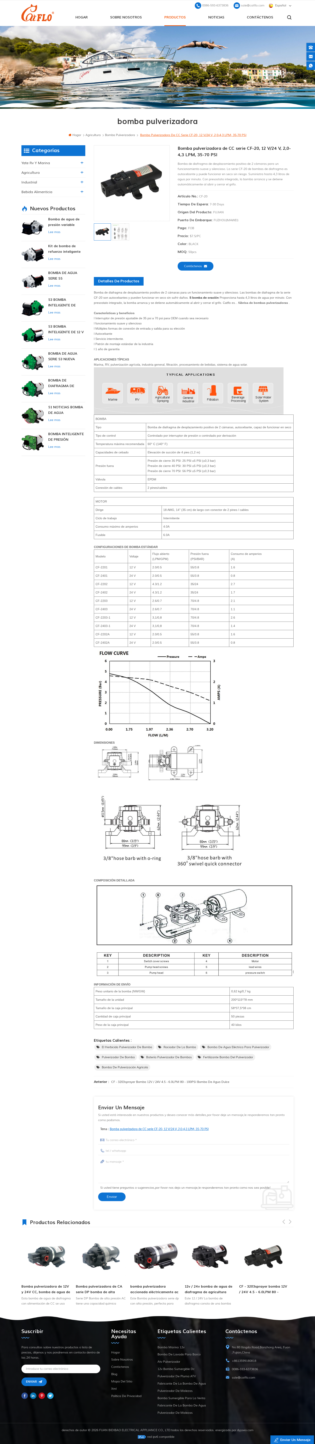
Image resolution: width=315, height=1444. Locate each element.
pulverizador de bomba (118, 1057)
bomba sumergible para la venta (181, 1398)
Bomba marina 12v (171, 1347)
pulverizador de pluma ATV (177, 1376)
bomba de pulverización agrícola (125, 1067)
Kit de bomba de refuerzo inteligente (64, 249)
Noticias (216, 17)
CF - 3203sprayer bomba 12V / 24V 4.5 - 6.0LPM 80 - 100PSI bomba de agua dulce (170, 1082)
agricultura (30, 173)
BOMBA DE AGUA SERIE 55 (62, 276)
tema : (154, 1129)
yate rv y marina (35, 163)
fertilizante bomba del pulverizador (228, 1057)
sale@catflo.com (252, 5)
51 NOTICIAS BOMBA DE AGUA (65, 410)
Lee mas (54, 232)
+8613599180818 (244, 1361)
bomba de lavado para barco (179, 1354)
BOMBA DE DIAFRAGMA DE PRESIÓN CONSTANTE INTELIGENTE (66, 383)
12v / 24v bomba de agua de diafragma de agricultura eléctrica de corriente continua (154, 1289)
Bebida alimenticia (36, 192)
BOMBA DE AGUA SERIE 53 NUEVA (62, 356)
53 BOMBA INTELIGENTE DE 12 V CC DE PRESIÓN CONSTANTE (66, 329)
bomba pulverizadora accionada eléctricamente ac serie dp (100, 1289)
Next (290, 1222)
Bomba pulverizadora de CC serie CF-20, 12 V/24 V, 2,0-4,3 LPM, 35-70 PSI (159, 1129)
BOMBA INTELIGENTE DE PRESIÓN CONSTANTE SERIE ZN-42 (66, 437)
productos (175, 17)
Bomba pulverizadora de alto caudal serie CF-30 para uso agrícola (263, 1289)
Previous (283, 1222)
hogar (81, 17)
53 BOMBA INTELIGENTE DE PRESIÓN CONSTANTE (66, 303)
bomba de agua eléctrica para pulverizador (238, 1047)
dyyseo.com (245, 1430)
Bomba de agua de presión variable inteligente (64, 222)
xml (114, 1389)
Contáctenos (260, 17)
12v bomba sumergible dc (176, 1369)
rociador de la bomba (180, 1047)
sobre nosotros (126, 17)
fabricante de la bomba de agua (182, 1383)
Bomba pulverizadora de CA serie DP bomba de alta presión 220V (44, 1289)
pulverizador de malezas (175, 1391)
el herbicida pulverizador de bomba (127, 1047)
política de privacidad (126, 1396)
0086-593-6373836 (215, 5)
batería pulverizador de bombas (169, 1057)
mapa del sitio (121, 1381)
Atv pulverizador (169, 1362)
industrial (29, 182)
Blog (114, 1374)
